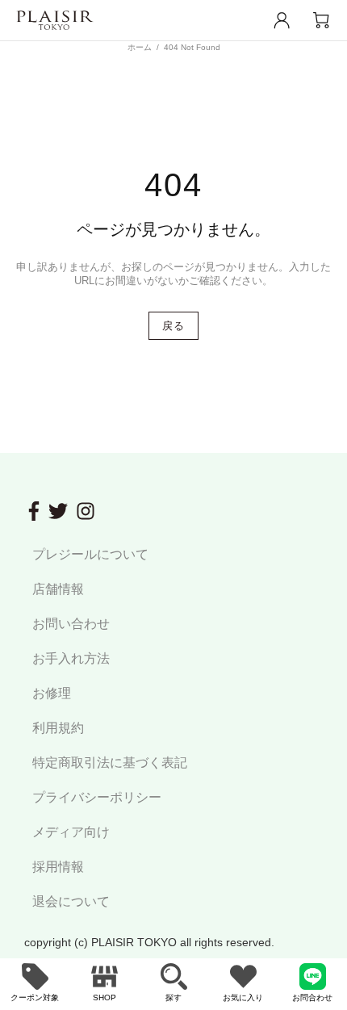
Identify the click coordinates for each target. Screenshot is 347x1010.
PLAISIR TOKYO (55, 20)
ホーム (140, 47)
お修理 (51, 693)
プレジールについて (90, 554)
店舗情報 (58, 589)
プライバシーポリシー (96, 797)
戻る (173, 326)
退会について (71, 901)
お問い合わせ (71, 624)
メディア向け (71, 832)
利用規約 (58, 728)
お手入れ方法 (71, 658)
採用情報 (58, 867)
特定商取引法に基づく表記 (109, 762)
